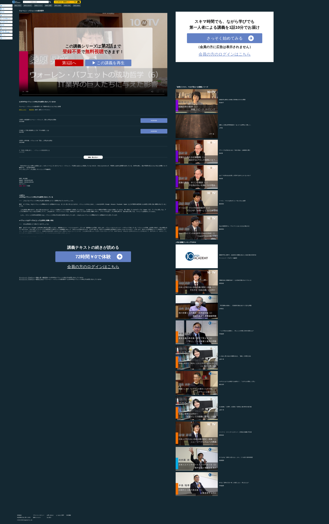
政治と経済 (77, 5)
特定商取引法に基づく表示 (24, 517)
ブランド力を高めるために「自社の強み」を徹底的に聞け (234, 150)
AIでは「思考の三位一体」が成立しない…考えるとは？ (234, 482)
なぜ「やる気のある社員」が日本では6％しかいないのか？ (235, 175)
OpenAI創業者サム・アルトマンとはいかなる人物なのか (234, 226)
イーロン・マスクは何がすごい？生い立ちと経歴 (232, 200)
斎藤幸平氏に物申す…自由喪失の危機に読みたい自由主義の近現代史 (237, 255)
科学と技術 (58, 5)
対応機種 (68, 515)
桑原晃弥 (31, 109)
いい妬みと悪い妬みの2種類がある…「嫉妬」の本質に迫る (235, 356)
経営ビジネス (38, 5)
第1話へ (69, 63)
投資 (29, 186)
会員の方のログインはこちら (93, 266)
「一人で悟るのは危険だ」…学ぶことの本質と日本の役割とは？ (236, 330)
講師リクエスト (37, 517)
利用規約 (19, 515)
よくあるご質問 (60, 515)
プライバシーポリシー (38, 515)
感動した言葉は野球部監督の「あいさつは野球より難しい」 (235, 125)
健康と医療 (48, 5)
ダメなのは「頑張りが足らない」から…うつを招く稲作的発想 (236, 457)
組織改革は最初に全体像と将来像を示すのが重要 (232, 99)
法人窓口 (49, 517)
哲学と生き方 (27, 5)
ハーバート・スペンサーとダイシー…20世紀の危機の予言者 (235, 432)
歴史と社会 (18, 5)
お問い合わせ (50, 515)
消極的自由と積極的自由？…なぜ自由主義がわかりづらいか (235, 280)
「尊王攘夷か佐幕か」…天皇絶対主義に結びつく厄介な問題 (235, 305)
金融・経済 (22, 186)
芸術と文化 (67, 5)
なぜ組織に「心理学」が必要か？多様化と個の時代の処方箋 (235, 406)
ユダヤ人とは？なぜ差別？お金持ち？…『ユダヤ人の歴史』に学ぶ (237, 381)
